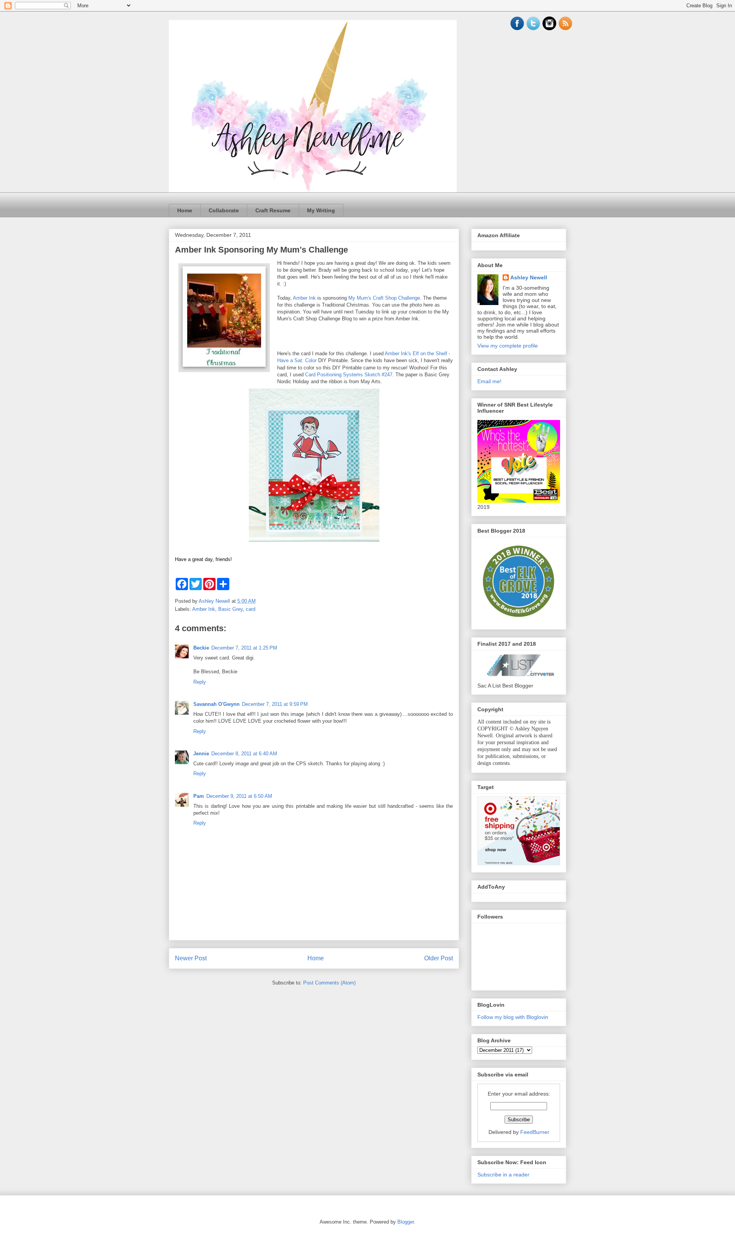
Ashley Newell (528, 277)
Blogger (405, 1222)
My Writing (321, 210)
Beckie (201, 648)
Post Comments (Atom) (329, 983)
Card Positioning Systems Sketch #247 (348, 374)
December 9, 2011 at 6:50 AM (239, 796)
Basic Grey (230, 609)
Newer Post (191, 958)
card (250, 609)
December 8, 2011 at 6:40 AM (244, 753)
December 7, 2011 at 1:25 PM (244, 648)
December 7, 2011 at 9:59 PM (275, 704)
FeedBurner (534, 1132)
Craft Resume (273, 210)
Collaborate (224, 210)
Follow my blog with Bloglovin (512, 1017)
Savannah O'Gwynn (216, 704)
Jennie (201, 753)
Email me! (489, 381)
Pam (198, 796)
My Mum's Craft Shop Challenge (384, 298)
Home (184, 210)
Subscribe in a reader (503, 1174)
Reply (199, 682)
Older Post (438, 958)
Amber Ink (304, 298)
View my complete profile (507, 346)
